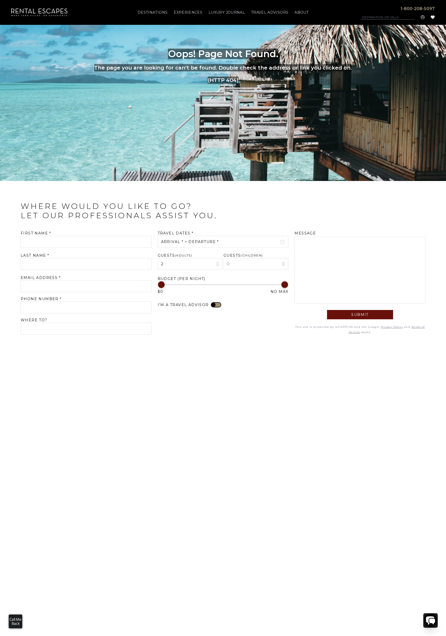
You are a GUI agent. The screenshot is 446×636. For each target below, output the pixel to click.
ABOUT (301, 12)
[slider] (161, 284)
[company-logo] (39, 12)
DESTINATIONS (153, 12)
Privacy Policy (392, 327)
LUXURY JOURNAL (227, 12)
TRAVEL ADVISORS (269, 12)
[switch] (216, 304)
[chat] (430, 620)
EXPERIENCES (188, 12)
